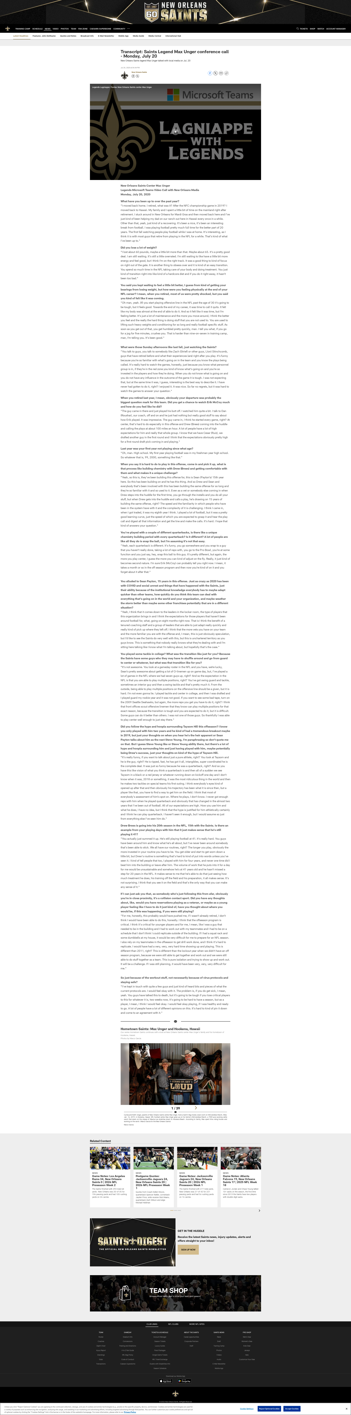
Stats (101, 1359)
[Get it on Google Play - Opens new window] (184, 1382)
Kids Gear (246, 1346)
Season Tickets (159, 1341)
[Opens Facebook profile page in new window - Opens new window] (133, 76)
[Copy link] (226, 73)
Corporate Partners (191, 1341)
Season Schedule (160, 1368)
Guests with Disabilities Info (160, 1364)
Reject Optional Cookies (269, 1408)
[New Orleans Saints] (175, 1394)
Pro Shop (247, 1332)
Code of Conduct (127, 1359)
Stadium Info (127, 1337)
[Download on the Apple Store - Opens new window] (166, 1381)
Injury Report (101, 1350)
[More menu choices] (128, 28)
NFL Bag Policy (127, 1355)
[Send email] (221, 74)
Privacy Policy (130, 1412)
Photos (219, 1350)
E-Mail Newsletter (219, 1364)
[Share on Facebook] (210, 74)
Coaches (101, 1341)
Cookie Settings (247, 1408)
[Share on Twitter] (215, 74)
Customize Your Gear (247, 1359)
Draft (219, 1341)
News (219, 1337)
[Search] (298, 28)
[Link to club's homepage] (7, 28)
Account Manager (159, 1337)
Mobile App (219, 1368)
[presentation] (260, 1211)
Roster (101, 1337)
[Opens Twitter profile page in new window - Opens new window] (137, 76)
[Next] (195, 1107)
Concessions (127, 1341)
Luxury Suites (160, 1346)
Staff (191, 1346)
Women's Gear (247, 1341)
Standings (101, 1355)
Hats (247, 1355)
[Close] (347, 1409)
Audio (219, 1359)
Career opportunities (191, 1337)
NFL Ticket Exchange (159, 1359)
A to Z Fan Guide (128, 1350)
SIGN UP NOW (188, 1249)
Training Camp (219, 1346)
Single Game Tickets (159, 1355)
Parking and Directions (127, 1346)
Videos (219, 1355)
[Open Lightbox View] (175, 1086)
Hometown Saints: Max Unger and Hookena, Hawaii (160, 1029)
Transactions (101, 1364)
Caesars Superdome (127, 1364)
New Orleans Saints (139, 72)
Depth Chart (101, 1346)
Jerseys (247, 1350)
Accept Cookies (292, 1408)
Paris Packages (159, 1350)
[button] (175, 132)
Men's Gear (247, 1337)
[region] (175, 1409)
